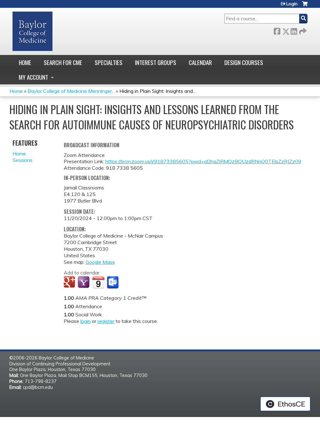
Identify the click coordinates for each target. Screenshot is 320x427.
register (106, 321)
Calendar (200, 62)
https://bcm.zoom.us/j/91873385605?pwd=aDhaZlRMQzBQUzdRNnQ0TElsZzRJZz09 (203, 161)
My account (33, 77)
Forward (302, 30)
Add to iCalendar (98, 282)
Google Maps (100, 262)
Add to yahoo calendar (84, 282)
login (85, 321)
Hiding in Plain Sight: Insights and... (157, 91)
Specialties (108, 62)
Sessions (22, 160)
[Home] (32, 31)
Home (25, 62)
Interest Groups (155, 62)
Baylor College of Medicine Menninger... (71, 91)
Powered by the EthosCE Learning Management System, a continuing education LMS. (285, 403)
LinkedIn (294, 30)
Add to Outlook (113, 282)
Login (292, 4)
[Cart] (305, 6)
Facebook (277, 30)
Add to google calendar (70, 282)
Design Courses (243, 62)
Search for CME (63, 62)
